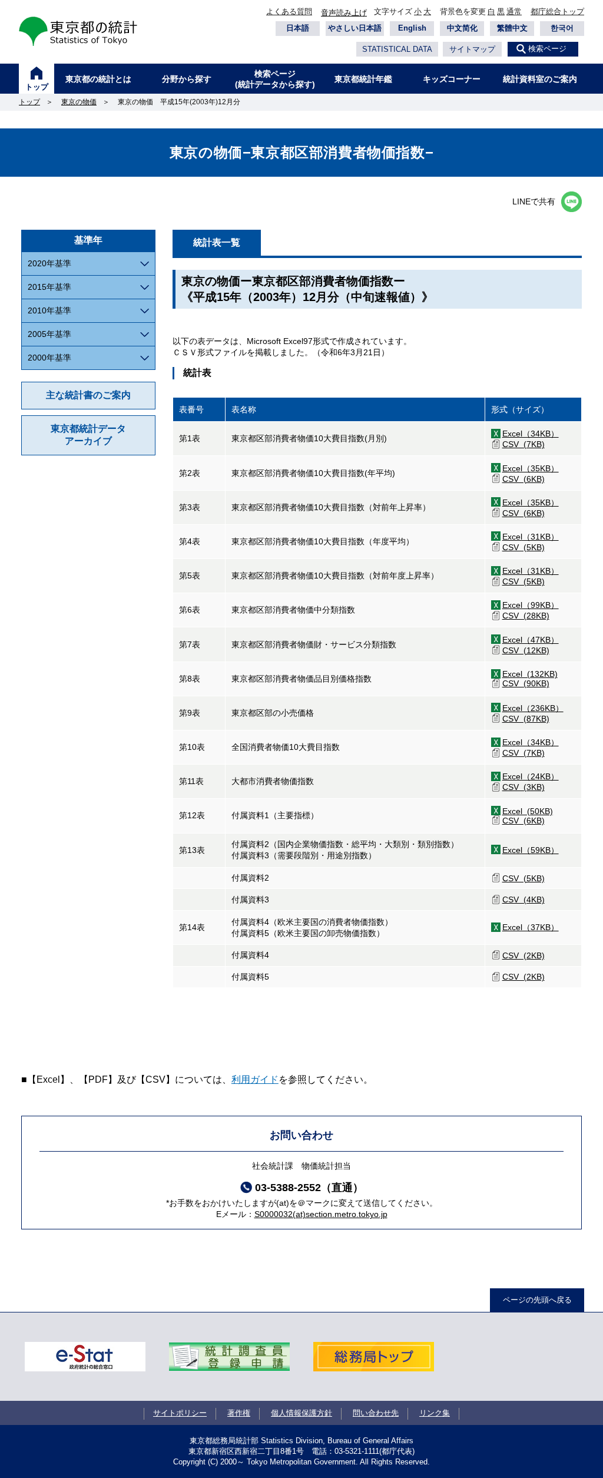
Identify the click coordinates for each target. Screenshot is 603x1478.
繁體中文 (512, 28)
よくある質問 (289, 11)
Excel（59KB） (530, 850)
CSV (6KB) (523, 479)
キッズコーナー (452, 79)
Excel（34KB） (530, 433)
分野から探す (186, 79)
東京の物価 (79, 102)
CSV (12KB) (525, 650)
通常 (514, 11)
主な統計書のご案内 (88, 395)
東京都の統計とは (98, 79)
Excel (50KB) (527, 811)
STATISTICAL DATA (397, 49)
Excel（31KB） (530, 536)
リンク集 (434, 1412)
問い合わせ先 (376, 1412)
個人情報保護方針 (301, 1412)
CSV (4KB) (523, 899)
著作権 (238, 1412)
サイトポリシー (180, 1412)
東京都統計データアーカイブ (88, 435)
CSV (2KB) (523, 955)
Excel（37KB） (530, 927)
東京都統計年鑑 (363, 79)
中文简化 (462, 28)
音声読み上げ (344, 12)
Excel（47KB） (530, 639)
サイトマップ (472, 49)
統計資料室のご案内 (540, 79)
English (412, 28)
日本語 (297, 28)
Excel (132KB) (530, 674)
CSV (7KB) (523, 444)
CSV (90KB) (525, 683)
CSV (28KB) (525, 615)
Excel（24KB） (530, 776)
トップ (36, 86)
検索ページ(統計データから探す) (275, 79)
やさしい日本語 (355, 28)
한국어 (562, 28)
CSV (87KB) (525, 718)
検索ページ (547, 48)
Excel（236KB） (533, 708)
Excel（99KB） (530, 605)
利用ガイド (255, 1079)
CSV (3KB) (523, 787)
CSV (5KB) (523, 547)
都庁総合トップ (557, 11)
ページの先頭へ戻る (537, 1299)
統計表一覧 (216, 242)
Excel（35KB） (530, 468)
